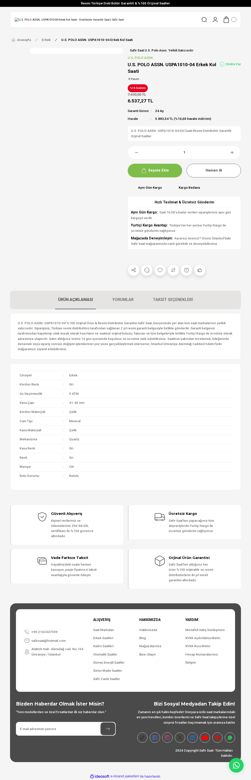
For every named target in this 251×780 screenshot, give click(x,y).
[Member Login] (215, 20)
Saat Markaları (103, 630)
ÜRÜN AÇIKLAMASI (75, 299)
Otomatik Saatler (105, 654)
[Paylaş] (133, 270)
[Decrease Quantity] (133, 152)
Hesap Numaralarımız (201, 654)
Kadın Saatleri (103, 646)
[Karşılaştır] (173, 270)
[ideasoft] (100, 776)
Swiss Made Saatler (107, 670)
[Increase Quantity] (235, 152)
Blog (142, 638)
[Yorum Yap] (147, 270)
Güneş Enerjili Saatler (109, 662)
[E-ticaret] (125, 776)
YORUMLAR (123, 299)
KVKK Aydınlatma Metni (202, 638)
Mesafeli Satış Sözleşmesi (205, 630)
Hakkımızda (148, 630)
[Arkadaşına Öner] (200, 270)
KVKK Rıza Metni (197, 646)
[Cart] (229, 20)
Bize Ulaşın (147, 654)
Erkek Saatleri (103, 638)
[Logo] (69, 19)
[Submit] (107, 728)
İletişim (190, 662)
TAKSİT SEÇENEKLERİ (173, 299)
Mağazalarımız (150, 646)
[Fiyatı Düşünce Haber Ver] (186, 270)
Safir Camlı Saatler (106, 679)
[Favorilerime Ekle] (160, 270)
